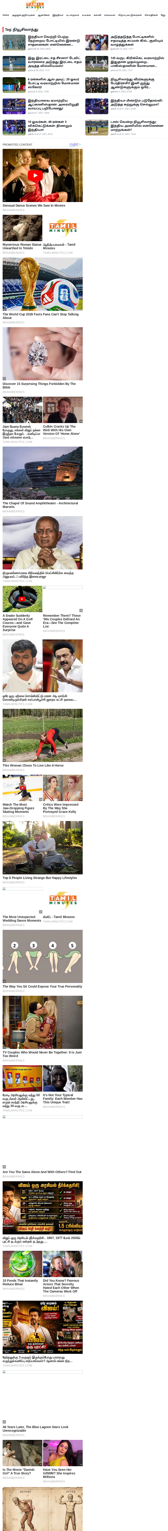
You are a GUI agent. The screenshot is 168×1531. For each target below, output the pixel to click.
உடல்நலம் (72, 15)
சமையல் (109, 15)
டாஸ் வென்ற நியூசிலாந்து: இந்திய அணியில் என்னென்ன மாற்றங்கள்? (137, 126)
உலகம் (86, 15)
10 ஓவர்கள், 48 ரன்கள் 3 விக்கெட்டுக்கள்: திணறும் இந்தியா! (50, 126)
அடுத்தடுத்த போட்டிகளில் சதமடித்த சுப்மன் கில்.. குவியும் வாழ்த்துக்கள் (137, 41)
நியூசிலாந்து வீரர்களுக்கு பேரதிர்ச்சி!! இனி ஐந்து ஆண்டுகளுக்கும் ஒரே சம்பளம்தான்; (132, 85)
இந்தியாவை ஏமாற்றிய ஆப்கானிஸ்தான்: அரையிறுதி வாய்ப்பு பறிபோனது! (53, 104)
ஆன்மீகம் (44, 15)
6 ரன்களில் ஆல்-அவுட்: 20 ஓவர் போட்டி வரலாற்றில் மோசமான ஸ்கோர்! (53, 83)
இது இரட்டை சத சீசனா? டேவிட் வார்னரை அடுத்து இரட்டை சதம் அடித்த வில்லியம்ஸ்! (55, 62)
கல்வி (97, 15)
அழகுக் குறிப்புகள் (23, 15)
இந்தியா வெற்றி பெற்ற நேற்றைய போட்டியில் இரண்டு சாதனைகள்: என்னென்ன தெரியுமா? (54, 43)
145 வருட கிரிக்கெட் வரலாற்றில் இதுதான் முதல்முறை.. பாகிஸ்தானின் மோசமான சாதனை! (137, 64)
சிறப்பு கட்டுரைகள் (130, 15)
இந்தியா (57, 15)
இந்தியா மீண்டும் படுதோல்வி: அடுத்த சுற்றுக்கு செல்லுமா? (137, 102)
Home (6, 15)
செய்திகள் (151, 15)
